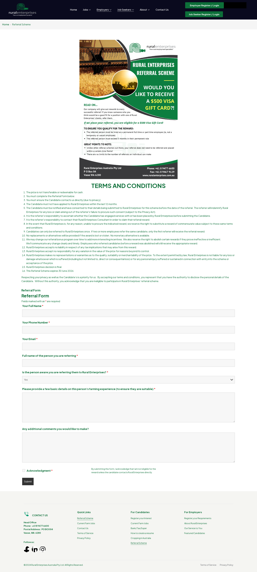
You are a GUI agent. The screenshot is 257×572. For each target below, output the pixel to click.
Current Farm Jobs (86, 523)
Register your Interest (141, 518)
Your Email (30, 339)
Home (73, 9)
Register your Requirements (197, 518)
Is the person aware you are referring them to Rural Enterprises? (65, 372)
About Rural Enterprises (195, 523)
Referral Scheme (85, 518)
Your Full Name (32, 305)
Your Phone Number (36, 322)
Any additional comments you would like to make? (55, 428)
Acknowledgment (40, 470)
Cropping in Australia (141, 538)
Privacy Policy (84, 538)
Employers (103, 9)
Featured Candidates (194, 533)
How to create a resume (142, 533)
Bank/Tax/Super (139, 528)
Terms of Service (85, 533)
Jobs (85, 9)
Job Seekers (124, 9)
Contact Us (162, 9)
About (143, 9)
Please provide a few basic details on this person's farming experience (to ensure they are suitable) (88, 388)
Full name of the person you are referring (50, 355)
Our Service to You (193, 528)
